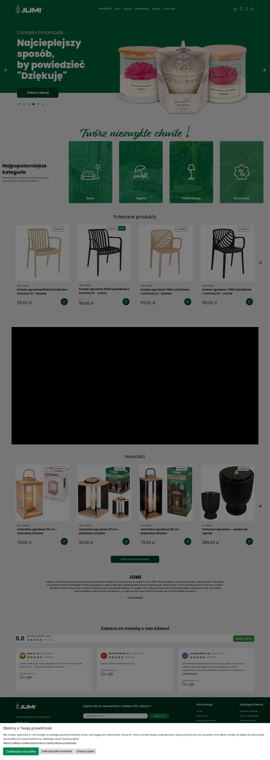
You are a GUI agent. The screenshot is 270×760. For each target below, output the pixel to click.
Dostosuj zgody (85, 751)
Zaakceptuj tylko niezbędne (56, 751)
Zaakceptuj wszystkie (21, 751)
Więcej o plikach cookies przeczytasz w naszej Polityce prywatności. (40, 742)
